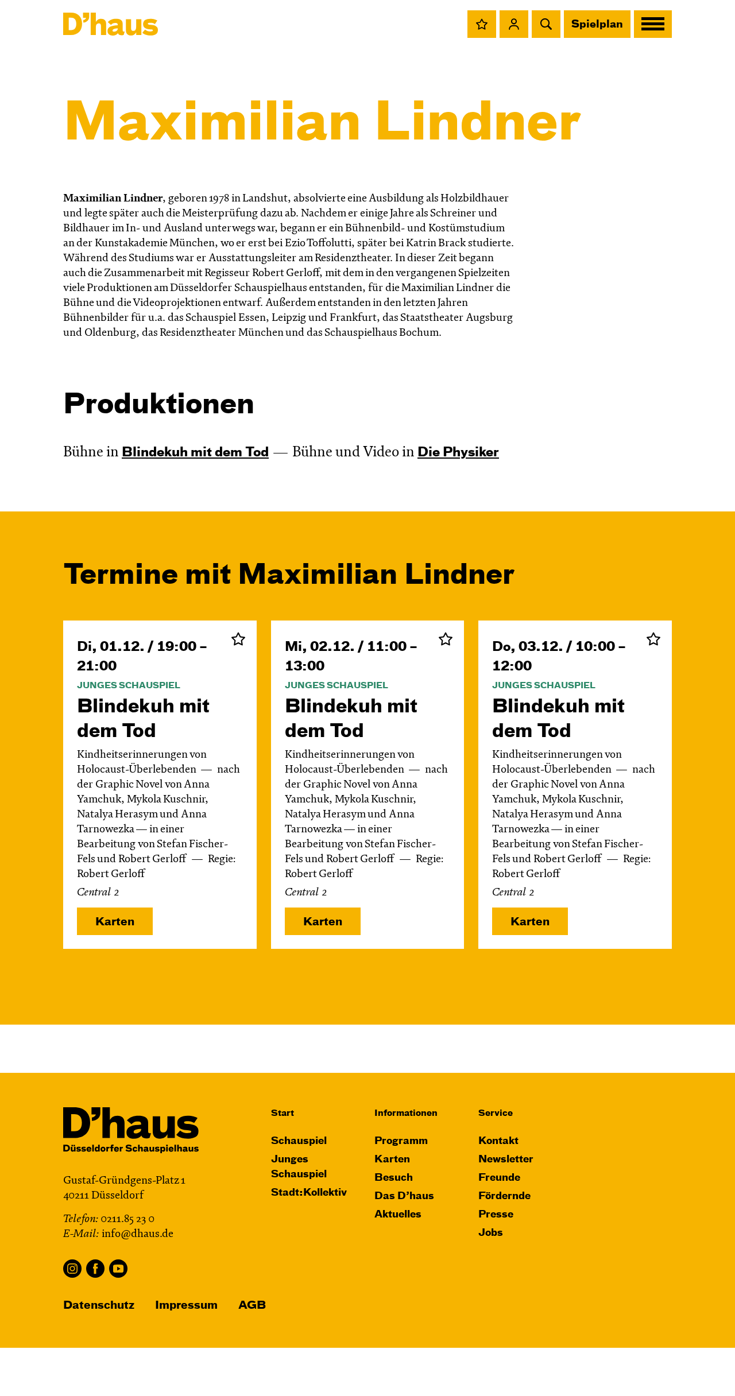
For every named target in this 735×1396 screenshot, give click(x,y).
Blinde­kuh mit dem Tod (195, 453)
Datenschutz (98, 1305)
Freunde (499, 1178)
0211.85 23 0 (127, 1219)
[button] (481, 24)
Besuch (393, 1178)
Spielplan (597, 25)
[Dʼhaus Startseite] (110, 24)
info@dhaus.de (137, 1234)
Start (282, 1113)
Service (495, 1113)
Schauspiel (299, 1141)
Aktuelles (397, 1215)
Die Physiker (458, 453)
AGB (252, 1305)
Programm (401, 1141)
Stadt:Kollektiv (309, 1193)
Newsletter (505, 1160)
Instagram (72, 1268)
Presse (495, 1215)
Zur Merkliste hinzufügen (238, 639)
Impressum (186, 1305)
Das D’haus (404, 1196)
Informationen (406, 1113)
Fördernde (504, 1196)
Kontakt (498, 1141)
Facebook (95, 1268)
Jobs (490, 1233)
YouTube (118, 1268)
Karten (114, 922)
